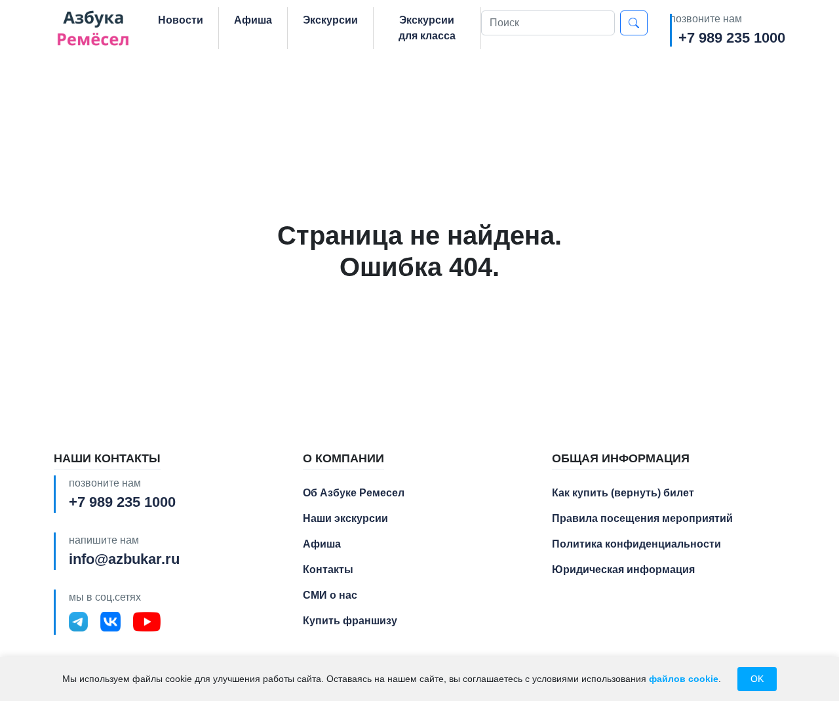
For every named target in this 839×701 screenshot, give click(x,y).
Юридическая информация (623, 569)
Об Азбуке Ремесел (353, 492)
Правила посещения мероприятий (642, 518)
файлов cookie (683, 678)
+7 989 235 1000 (731, 38)
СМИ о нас (330, 595)
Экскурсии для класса (427, 27)
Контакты (328, 569)
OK (757, 678)
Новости (180, 20)
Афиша (253, 20)
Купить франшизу (350, 620)
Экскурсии (330, 20)
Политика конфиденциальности (636, 544)
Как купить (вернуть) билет (623, 492)
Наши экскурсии (345, 518)
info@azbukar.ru (124, 559)
